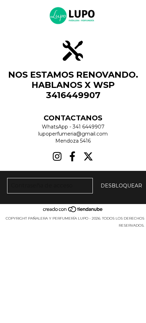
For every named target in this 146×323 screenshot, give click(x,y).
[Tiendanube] (73, 211)
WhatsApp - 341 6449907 (73, 127)
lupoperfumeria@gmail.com (73, 134)
